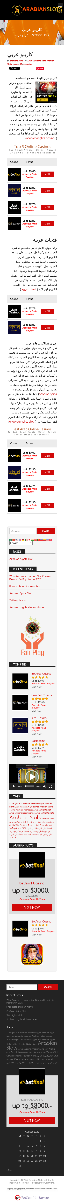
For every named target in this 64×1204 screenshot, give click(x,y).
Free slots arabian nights (24, 586)
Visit (47, 174)
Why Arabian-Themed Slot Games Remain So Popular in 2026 (30, 578)
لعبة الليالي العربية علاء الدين (17, 1063)
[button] (32, 777)
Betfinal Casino (32, 883)
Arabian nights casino (42, 1036)
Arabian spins (48, 818)
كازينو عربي (17, 64)
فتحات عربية (27, 64)
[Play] (14, 786)
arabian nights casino (40, 138)
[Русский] (41, 539)
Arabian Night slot (24, 810)
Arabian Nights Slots (36, 61)
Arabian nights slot (21, 558)
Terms (25, 1182)
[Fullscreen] (50, 786)
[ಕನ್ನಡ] (32, 539)
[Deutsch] (23, 539)
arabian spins (48, 394)
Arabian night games (29, 807)
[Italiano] (26, 539)
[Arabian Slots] (37, 15)
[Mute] (45, 786)
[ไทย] (47, 539)
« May (9, 1170)
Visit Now (32, 907)
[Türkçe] (50, 539)
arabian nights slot (21, 421)
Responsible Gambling (42, 1182)
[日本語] (29, 539)
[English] (17, 539)
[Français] (20, 539)
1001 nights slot (18, 600)
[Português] (38, 539)
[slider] (29, 786)
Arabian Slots (25, 817)
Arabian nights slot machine (26, 607)
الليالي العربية (31, 828)
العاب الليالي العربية (44, 828)
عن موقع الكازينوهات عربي (39, 831)
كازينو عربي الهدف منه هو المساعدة (38, 834)
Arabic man (32, 822)
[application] (32, 777)
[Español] (44, 539)
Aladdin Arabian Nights (33, 804)
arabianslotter (16, 61)
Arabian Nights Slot (42, 810)
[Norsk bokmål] (35, 539)
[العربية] (10, 539)
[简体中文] (14, 539)
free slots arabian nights (22, 1052)
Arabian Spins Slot (20, 593)
